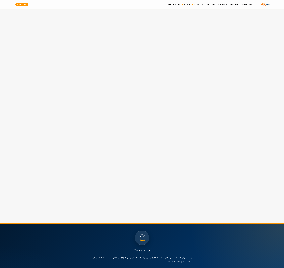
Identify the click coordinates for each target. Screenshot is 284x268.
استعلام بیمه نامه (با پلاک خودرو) (228, 4)
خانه (259, 4)
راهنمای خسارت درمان (208, 4)
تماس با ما (176, 4)
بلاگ (169, 4)
